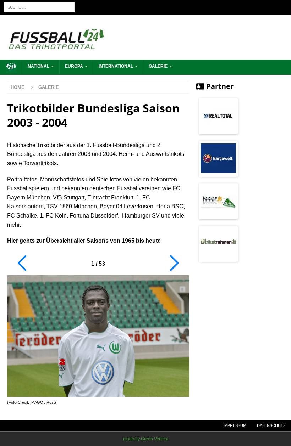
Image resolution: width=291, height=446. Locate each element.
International (116, 66)
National (38, 66)
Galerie (158, 66)
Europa (74, 66)
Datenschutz (271, 425)
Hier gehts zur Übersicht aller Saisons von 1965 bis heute (84, 241)
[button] (22, 263)
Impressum (234, 425)
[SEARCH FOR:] (39, 7)
